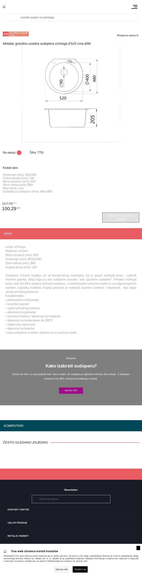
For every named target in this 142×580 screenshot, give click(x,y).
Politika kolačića (55, 561)
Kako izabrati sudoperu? (71, 366)
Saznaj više (71, 390)
